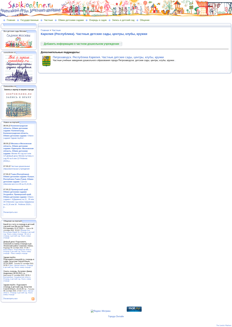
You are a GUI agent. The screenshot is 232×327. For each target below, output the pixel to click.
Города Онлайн (116, 316)
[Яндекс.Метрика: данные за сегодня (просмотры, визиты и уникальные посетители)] (100, 311)
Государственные (30, 20)
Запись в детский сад (123, 20)
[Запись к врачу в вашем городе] (18, 117)
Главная (11, 20)
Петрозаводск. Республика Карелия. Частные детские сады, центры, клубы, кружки (108, 57)
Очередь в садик (98, 20)
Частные (48, 20)
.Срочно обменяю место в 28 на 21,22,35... (18, 179)
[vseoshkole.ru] (18, 81)
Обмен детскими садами (71, 20)
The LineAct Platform (223, 325)
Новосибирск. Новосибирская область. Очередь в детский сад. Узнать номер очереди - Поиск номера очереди (17, 251)
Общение (144, 20)
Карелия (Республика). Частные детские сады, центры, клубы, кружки (94, 34)
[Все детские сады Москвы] (18, 47)
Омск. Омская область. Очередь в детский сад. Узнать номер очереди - (18, 266)
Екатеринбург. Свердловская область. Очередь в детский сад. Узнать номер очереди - (17, 279)
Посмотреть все (10, 212)
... (175, 60)
